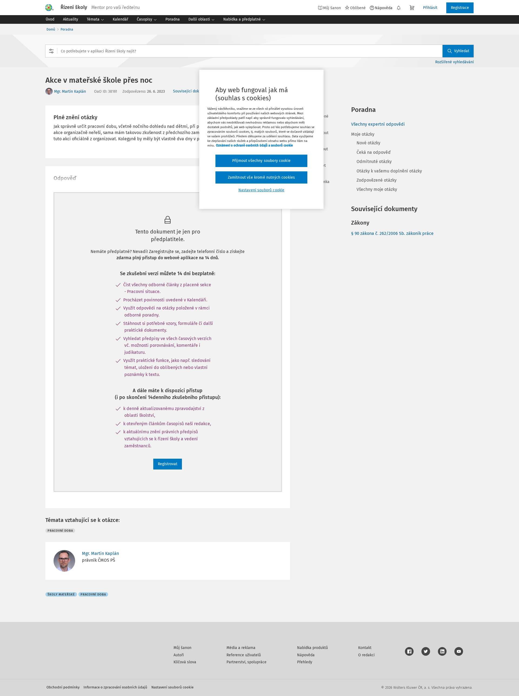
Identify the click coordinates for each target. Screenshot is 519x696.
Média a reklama (241, 647)
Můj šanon (182, 647)
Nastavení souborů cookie (172, 687)
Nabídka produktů (312, 647)
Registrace (460, 7)
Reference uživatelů (244, 655)
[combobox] (259, 51)
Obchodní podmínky (62, 687)
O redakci (366, 655)
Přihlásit (430, 7)
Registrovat (167, 464)
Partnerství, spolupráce (247, 662)
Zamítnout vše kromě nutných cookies (261, 177)
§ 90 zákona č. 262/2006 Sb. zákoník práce (392, 233)
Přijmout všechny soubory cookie (261, 160)
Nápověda (383, 8)
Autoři (179, 655)
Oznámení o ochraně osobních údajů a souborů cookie (254, 145)
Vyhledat (461, 51)
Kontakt (364, 647)
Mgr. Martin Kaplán (70, 91)
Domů (50, 29)
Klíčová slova (185, 662)
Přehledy (304, 662)
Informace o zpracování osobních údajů (115, 687)
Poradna (67, 29)
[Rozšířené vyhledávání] (51, 51)
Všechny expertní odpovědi (378, 124)
